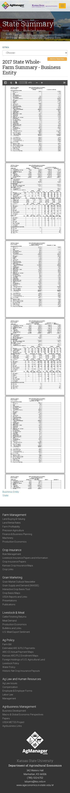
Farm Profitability (11, 526)
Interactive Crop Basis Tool (16, 589)
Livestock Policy (10, 663)
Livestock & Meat (13, 612)
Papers (6, 718)
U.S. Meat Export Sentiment (16, 632)
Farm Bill (6, 644)
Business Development (14, 710)
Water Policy (8, 667)
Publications (8, 604)
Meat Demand (9, 620)
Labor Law (7, 694)
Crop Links (7, 569)
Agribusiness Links (12, 726)
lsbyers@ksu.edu (35, 781)
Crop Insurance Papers (14, 561)
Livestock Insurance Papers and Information (25, 558)
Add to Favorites (57, 59)
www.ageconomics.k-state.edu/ (35, 785)
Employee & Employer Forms (17, 691)
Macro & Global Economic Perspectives (22, 714)
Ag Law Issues (9, 683)
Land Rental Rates (11, 522)
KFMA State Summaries (19, 34)
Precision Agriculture (13, 530)
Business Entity (10, 491)
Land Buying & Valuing (13, 519)
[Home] (13, 5)
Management (9, 698)
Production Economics (14, 541)
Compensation (10, 687)
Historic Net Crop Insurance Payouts (21, 671)
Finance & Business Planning (17, 534)
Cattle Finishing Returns (14, 616)
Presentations (9, 600)
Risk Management (11, 554)
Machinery (7, 538)
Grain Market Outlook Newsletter (18, 581)
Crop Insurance (11, 550)
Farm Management (14, 515)
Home (5, 30)
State (5, 495)
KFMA (16, 30)
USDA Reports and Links (14, 596)
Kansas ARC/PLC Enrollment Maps (20, 655)
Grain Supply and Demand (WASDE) (20, 585)
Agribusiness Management (19, 706)
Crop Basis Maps (11, 593)
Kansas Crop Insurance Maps (17, 565)
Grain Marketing (12, 577)
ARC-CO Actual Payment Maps (18, 652)
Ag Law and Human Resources (21, 679)
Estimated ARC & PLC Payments (18, 648)
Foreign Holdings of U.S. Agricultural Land (23, 659)
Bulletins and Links (11, 628)
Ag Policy (8, 640)
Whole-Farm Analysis (34, 30)
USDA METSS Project (13, 722)
